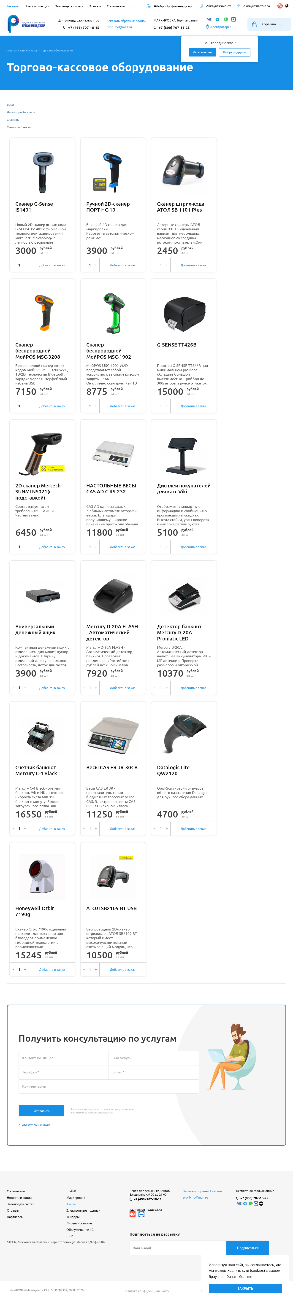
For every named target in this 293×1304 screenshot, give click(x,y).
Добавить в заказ (52, 265)
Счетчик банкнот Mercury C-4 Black (36, 770)
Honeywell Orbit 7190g (34, 911)
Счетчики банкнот (20, 127)
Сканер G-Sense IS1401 (34, 206)
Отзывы (13, 1210)
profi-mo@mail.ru (119, 27)
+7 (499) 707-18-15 (83, 28)
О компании (16, 1191)
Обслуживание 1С (80, 1229)
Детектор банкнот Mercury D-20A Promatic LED (179, 632)
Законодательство (20, 1204)
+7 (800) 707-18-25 (174, 28)
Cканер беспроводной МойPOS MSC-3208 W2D (37, 351)
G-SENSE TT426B (176, 344)
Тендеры (73, 1217)
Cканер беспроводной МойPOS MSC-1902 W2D (108, 351)
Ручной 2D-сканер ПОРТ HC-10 (108, 206)
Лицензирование (79, 1223)
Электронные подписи (83, 1210)
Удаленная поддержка (146, 1209)
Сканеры (13, 119)
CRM (69, 1236)
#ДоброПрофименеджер (172, 6)
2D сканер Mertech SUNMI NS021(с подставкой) (38, 491)
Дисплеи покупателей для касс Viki (184, 488)
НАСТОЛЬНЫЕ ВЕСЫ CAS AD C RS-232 (111, 488)
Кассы (71, 1204)
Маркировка (75, 1197)
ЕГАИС (71, 1191)
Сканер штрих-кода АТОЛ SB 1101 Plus (180, 206)
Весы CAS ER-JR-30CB (112, 767)
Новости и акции (19, 1197)
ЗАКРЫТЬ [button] (245, 1288)
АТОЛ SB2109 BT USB (111, 908)
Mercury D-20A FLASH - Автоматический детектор (112, 632)
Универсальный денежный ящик (35, 629)
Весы (10, 104)
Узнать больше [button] (239, 1277)
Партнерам (15, 1217)
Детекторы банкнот (21, 112)
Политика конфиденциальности (146, 1291)
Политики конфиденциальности (92, 1112)
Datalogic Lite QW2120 (173, 770)
